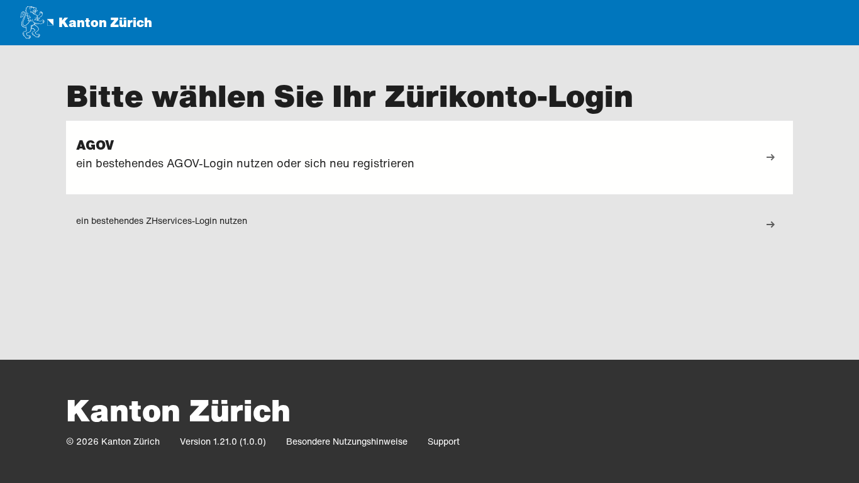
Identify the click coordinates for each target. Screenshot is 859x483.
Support (444, 441)
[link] (770, 157)
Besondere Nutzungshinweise (346, 441)
